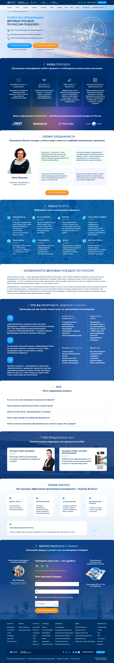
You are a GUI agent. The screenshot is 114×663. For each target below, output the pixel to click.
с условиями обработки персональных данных (55, 597)
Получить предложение (46, 611)
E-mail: (37, 588)
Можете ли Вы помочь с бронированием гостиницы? (28, 411)
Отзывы (59, 7)
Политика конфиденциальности (16, 659)
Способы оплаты (75, 659)
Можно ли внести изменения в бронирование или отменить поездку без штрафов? (41, 423)
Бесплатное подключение (19, 46)
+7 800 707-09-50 (91, 2)
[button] (10, 7)
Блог (66, 7)
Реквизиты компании (63, 659)
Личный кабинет (98, 7)
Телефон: (38, 581)
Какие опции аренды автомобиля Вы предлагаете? (28, 417)
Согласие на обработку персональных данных (41, 659)
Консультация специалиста (45, 46)
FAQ (71, 7)
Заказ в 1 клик (102, 2)
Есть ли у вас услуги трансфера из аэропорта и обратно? (31, 399)
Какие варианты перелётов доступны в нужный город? (30, 405)
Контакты (86, 7)
